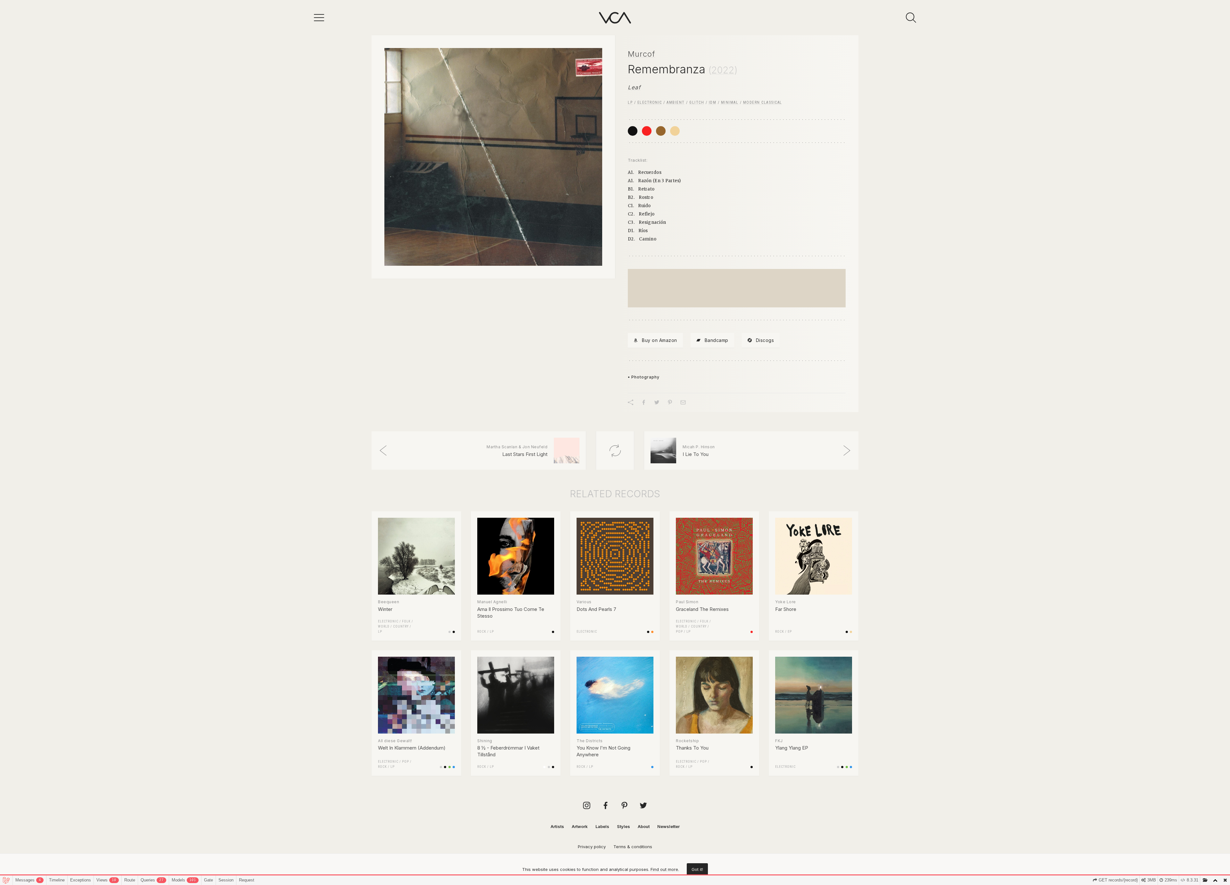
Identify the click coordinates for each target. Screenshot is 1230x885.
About (644, 826)
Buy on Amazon (659, 340)
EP (790, 631)
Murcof (641, 54)
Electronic (649, 102)
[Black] (632, 131)
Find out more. (665, 869)
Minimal (730, 102)
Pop (679, 631)
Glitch (696, 102)
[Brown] (661, 131)
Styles (623, 826)
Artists (557, 826)
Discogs (765, 340)
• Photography (644, 377)
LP (630, 102)
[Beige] (675, 131)
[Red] (647, 131)
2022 (722, 70)
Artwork (580, 826)
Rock (481, 631)
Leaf (634, 87)
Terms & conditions (632, 846)
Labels (602, 826)
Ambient (676, 102)
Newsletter (668, 826)
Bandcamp (716, 340)
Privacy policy (592, 846)
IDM (713, 102)
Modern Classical (762, 102)
